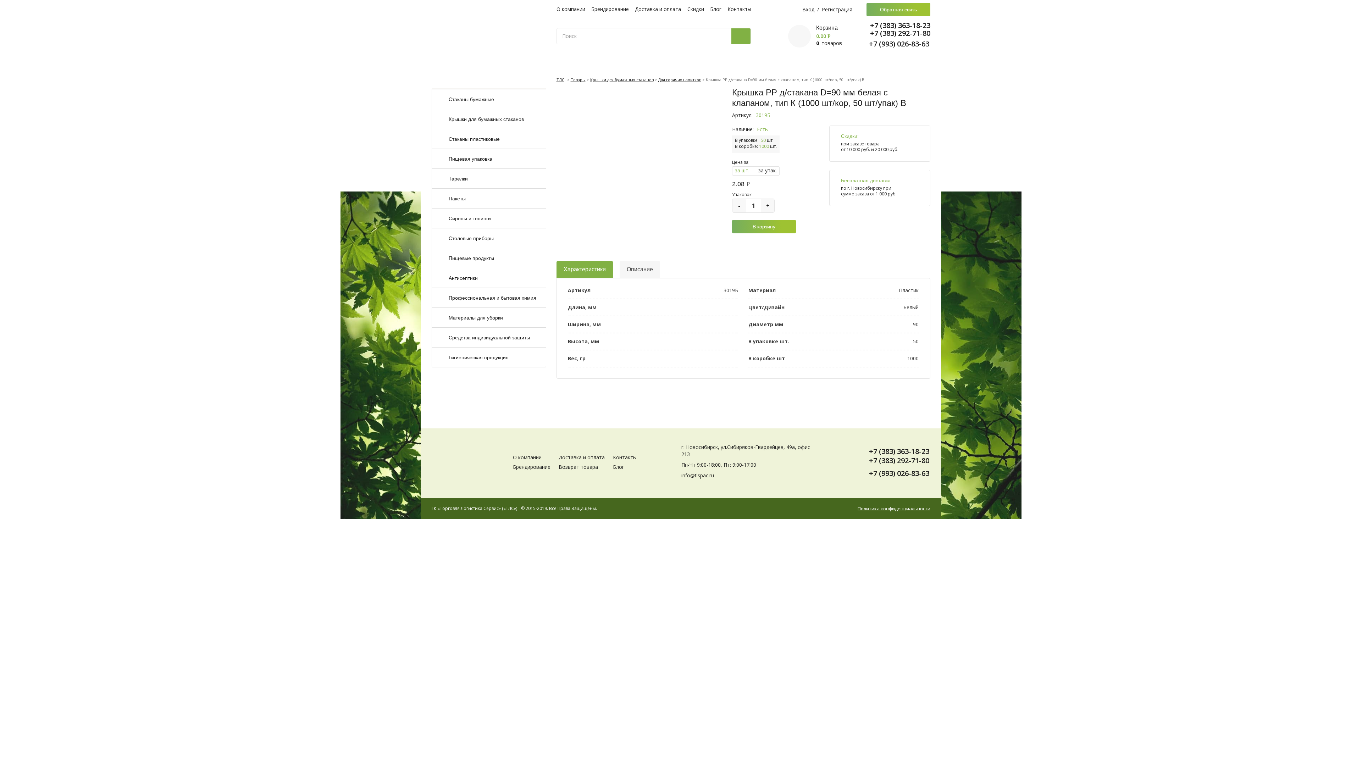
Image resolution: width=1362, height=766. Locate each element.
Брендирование (610, 9)
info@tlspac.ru (697, 475)
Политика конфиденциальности (894, 508)
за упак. (767, 170)
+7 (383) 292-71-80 (900, 33)
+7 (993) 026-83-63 (899, 44)
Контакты (739, 9)
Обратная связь (898, 9)
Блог (715, 9)
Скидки (695, 9)
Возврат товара (578, 467)
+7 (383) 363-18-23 (900, 25)
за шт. (742, 170)
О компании (571, 9)
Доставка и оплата (658, 9)
